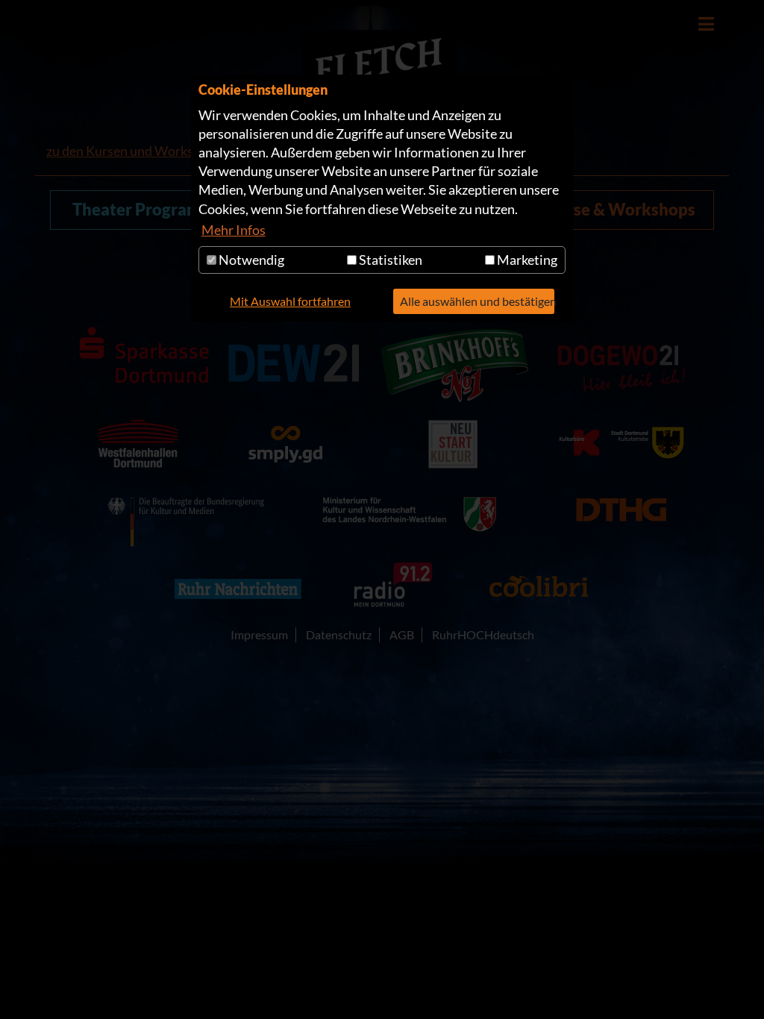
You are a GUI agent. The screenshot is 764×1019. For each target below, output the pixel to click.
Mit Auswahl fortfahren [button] (290, 301)
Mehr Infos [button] (233, 230)
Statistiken (389, 259)
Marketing (526, 259)
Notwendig (250, 259)
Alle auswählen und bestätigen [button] (477, 301)
